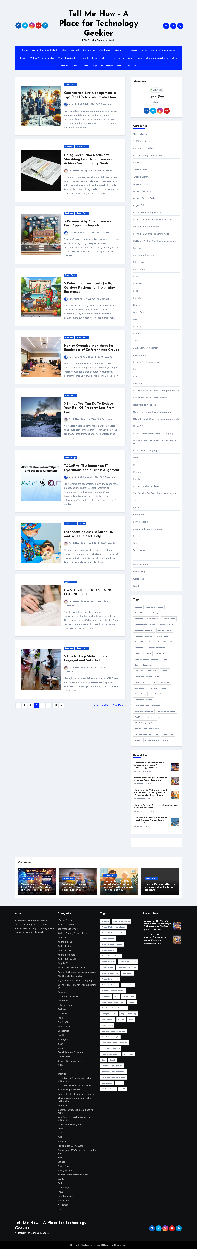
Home (25, 50)
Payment (83, 58)
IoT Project (138, 326)
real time (139, 717)
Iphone (136, 333)
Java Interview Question (146, 348)
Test (119, 66)
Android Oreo (162, 636)
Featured (138, 283)
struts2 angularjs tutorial (146, 734)
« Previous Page (102, 705)
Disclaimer (120, 50)
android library (166, 624)
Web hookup (139, 571)
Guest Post (70, 85)
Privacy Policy (99, 58)
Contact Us (89, 50)
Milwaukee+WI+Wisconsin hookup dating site (156, 419)
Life (135, 376)
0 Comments (105, 104)
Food (135, 291)
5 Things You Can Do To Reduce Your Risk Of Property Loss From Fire (89, 408)
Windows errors (152, 740)
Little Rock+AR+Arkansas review (150, 397)
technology (168, 734)
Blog (64, 50)
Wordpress (138, 579)
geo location (141, 688)
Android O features (143, 636)
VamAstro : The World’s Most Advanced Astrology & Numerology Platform (149, 765)
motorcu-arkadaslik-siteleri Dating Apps (154, 433)
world (165, 740)
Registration (117, 58)
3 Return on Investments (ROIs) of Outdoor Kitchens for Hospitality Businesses (90, 287)
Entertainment (140, 269)
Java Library (139, 355)
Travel (136, 557)
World (136, 586)
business (166, 659)
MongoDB (138, 426)
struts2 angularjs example (147, 729)
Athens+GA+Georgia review (147, 212)
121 (55, 705)
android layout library (145, 624)
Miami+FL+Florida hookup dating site (152, 412)
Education (138, 262)
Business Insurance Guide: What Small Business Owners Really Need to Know (150, 820)
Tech (135, 543)
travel (137, 740)
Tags (94, 66)
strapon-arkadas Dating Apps (148, 529)
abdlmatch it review (143, 148)
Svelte (136, 536)
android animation (154, 607)
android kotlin (168, 619)
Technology (107, 66)
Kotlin (136, 369)
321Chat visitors (141, 141)
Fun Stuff (138, 298)
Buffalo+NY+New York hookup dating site (155, 241)
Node (136, 457)
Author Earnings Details (45, 50)
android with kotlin (157, 648)
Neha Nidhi (74, 104)
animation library (143, 653)
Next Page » (119, 705)
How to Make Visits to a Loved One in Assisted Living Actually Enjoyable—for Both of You (150, 792)
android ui (139, 648)
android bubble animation (146, 619)
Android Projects (142, 191)
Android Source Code (144, 198)
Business (69, 147)
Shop (174, 58)
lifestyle (137, 383)
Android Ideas (140, 169)
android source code (144, 642)
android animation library (146, 613)
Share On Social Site (157, 58)
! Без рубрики (140, 134)
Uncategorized (141, 564)
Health (82, 524)
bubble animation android (146, 659)
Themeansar (120, 1245)
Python (137, 472)
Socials (136, 507)
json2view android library (162, 694)
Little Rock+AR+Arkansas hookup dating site (156, 390)
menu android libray (166, 711)
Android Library (141, 177)
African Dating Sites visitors (148, 155)
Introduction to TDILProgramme (158, 50)
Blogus (106, 1245)
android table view (166, 642)
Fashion (137, 276)
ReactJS (137, 479)
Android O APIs (164, 630)
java (164, 688)
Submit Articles (80, 66)
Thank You (130, 66)
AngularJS (138, 205)
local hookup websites (144, 405)
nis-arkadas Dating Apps (146, 450)
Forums (133, 50)
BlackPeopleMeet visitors (146, 226)
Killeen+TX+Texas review (146, 362)
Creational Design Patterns (147, 676)
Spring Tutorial (140, 522)
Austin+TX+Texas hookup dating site (152, 219)
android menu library (144, 630)
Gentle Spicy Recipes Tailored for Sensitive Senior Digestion (74, 887)
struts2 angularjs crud (145, 723)
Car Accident (148, 665)
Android (137, 162)
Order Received (66, 58)
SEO (135, 500)
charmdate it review (143, 255)
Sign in (64, 66)
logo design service (144, 711)
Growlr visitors (140, 305)
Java (135, 340)
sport (158, 717)
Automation (160, 653)
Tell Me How (74, 170)
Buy (136, 665)
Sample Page (135, 58)
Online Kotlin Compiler (42, 58)
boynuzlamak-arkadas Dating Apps (151, 234)
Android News (140, 184)
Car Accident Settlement (146, 671)
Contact (74, 50)
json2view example (143, 700)
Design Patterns (142, 682)
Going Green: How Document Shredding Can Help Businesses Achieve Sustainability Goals (88, 159)
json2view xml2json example (147, 705)
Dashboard (105, 50)
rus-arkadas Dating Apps (146, 486)
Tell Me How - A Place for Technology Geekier (98, 24)
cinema (165, 671)
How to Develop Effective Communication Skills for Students (160, 887)
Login (23, 58)
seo (150, 717)
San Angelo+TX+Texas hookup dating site (155, 493)
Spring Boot (139, 514)
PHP (135, 465)
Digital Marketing (161, 682)
